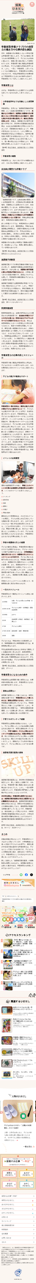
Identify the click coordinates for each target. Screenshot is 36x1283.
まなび (9, 1185)
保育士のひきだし (12, 896)
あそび (27, 1174)
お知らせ (5, 1217)
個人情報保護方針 (8, 1225)
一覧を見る (27, 1147)
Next (34, 1112)
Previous (1, 1112)
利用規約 (5, 1229)
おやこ (27, 1185)
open (32, 4)
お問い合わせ (6, 1238)
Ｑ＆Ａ (4, 1242)
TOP (3, 896)
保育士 (9, 1174)
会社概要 (5, 1234)
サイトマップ (6, 1221)
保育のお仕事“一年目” (9, 1196)
